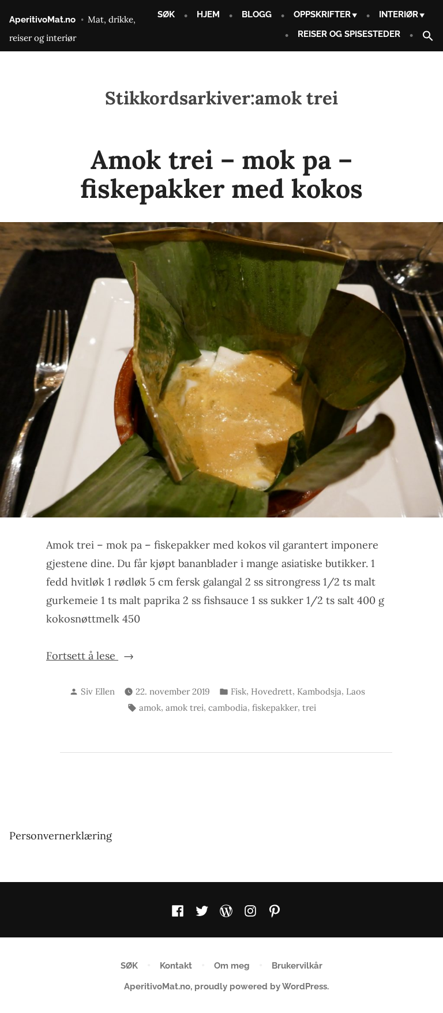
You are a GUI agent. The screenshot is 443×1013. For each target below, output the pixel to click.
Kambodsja (319, 691)
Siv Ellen (98, 691)
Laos (355, 691)
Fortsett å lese (110, 656)
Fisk (238, 691)
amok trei (185, 707)
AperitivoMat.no (42, 19)
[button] (423, 36)
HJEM (208, 14)
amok (150, 707)
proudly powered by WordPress (260, 986)
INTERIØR (398, 14)
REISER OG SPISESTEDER (349, 34)
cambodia (227, 707)
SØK (166, 14)
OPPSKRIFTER (322, 14)
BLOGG (257, 14)
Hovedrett (271, 691)
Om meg (232, 966)
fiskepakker (275, 707)
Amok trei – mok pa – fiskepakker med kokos (221, 174)
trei (309, 707)
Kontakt (176, 966)
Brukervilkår (297, 966)
